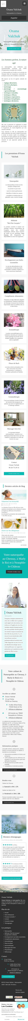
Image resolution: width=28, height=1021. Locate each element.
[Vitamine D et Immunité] (14, 495)
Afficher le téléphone (15, 709)
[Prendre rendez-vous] (14, 453)
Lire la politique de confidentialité (9, 1014)
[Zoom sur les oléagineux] (14, 524)
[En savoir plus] (14, 171)
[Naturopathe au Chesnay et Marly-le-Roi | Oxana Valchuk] (4, 4)
